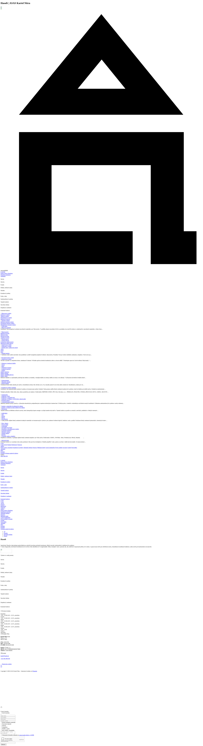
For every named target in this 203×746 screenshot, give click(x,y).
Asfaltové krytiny (5, 337)
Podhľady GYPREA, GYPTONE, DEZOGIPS (14, 399)
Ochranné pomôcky (6, 430)
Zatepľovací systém (6, 344)
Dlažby (3, 370)
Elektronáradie (5, 380)
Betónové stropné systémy (7, 322)
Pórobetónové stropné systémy (8, 324)
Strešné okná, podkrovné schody (10, 347)
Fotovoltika (74, 447)
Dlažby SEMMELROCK (7, 374)
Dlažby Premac (4, 373)
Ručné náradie (5, 383)
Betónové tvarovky (5, 319)
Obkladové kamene (6, 367)
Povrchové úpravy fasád (8, 357)
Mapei (3, 417)
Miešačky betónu (6, 432)
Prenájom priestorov (6, 275)
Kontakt (3, 452)
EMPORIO (4, 413)
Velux (2, 349)
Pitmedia (35, 671)
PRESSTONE (5, 440)
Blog (2, 450)
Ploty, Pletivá (5, 423)
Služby (2, 446)
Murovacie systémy (6, 313)
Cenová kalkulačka (50, 447)
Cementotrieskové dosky (8, 402)
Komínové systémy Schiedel (9, 387)
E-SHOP (3, 272)
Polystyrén (4, 409)
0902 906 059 (4, 456)
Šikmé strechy (5, 332)
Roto (2, 352)
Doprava (35, 447)
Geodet (69, 447)
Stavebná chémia (8, 534)
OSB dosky (4, 326)
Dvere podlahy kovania (61, 447)
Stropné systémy (6, 320)
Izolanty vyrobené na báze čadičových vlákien (13, 407)
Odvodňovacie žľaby (7, 427)
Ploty (3, 366)
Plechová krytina (5, 336)
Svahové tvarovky (6, 369)
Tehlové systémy (5, 316)
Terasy (3, 364)
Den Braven (5, 419)
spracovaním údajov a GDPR (26, 735)
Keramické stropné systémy (7, 323)
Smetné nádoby (5, 433)
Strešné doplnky (6, 353)
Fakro (2, 350)
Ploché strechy (5, 339)
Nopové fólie (5, 424)
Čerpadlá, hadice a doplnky (8, 436)
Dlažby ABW (4, 376)
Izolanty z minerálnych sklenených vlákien (12, 406)
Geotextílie (4, 426)
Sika (3, 414)
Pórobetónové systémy (6, 317)
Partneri (9, 444)
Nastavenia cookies (7, 664)
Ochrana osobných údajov (11, 453)
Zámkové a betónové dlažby (9, 363)
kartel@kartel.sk (5, 656)
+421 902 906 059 (5, 658)
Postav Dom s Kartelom (7, 273)
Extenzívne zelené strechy (7, 342)
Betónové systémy (5, 314)
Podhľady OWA (6, 396)
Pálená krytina (4, 334)
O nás (2, 443)
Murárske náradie (6, 382)
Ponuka (6, 533)
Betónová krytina (5, 333)
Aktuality (3, 449)
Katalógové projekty (18, 447)
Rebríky (4, 434)
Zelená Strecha (5, 340)
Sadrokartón (5, 394)
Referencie (14, 444)
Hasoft (3, 416)
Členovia (19, 444)
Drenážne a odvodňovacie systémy (10, 429)
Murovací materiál (6, 327)
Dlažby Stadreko (5, 372)
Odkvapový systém (6, 346)
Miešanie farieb (41, 447)
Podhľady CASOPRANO (8, 397)
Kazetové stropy (6, 400)
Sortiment (3, 276)
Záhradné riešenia (27, 447)
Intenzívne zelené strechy (7, 343)
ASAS (5, 444)
